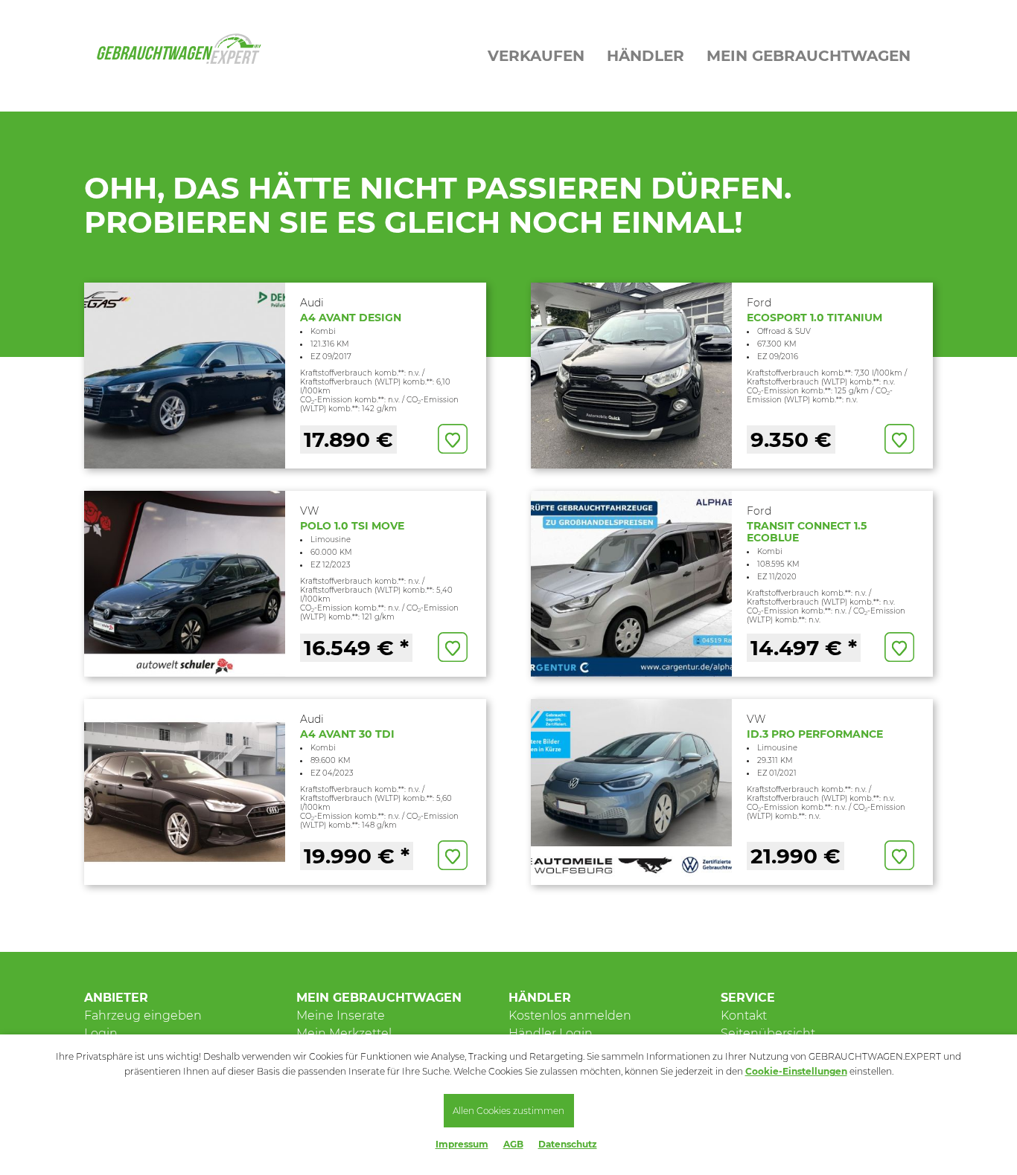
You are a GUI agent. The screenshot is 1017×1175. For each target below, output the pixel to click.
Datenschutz (567, 1144)
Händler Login (550, 1033)
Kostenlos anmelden (569, 1015)
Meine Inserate (340, 1015)
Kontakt (744, 1015)
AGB (513, 1144)
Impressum (462, 1144)
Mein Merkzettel (344, 1033)
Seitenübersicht (768, 1033)
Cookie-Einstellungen (796, 1071)
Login (101, 1033)
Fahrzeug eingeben (143, 1015)
